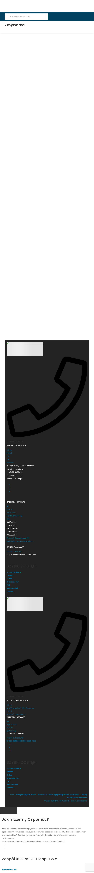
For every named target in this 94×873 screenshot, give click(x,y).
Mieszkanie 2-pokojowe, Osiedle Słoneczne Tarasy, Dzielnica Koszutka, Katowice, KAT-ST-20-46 (20, 218)
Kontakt (10, 591)
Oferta (10, 575)
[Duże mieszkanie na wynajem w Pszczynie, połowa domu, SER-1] (17, 104)
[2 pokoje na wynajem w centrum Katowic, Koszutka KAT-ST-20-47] (47, 254)
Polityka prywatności (26, 794)
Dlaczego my (13, 582)
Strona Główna (14, 572)
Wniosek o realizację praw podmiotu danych (58, 794)
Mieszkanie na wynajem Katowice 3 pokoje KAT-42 (49, 58)
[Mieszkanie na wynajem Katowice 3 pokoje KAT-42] (47, 91)
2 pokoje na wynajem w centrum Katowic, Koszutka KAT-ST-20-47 (47, 213)
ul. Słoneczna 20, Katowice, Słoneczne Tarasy (46, 79)
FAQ (8, 585)
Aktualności (12, 588)
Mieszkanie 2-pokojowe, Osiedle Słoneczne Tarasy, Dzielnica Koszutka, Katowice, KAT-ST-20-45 (79, 71)
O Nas (9, 578)
